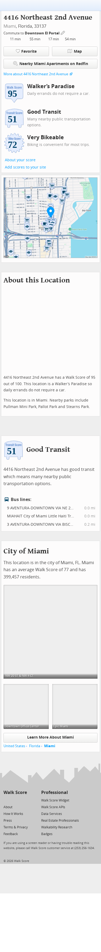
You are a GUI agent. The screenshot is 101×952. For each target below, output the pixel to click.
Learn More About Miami (50, 737)
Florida (34, 746)
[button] (51, 212)
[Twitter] (7, 800)
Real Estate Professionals (60, 820)
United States (14, 746)
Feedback (11, 834)
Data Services (51, 814)
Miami (10, 26)
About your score (20, 160)
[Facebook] (15, 800)
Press (8, 820)
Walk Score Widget (55, 800)
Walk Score (15, 792)
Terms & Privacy (16, 827)
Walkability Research (56, 827)
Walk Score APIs (53, 807)
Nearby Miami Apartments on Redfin (53, 64)
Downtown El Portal (42, 33)
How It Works (13, 814)
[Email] (23, 800)
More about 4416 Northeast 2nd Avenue (36, 74)
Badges (47, 834)
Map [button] (78, 51)
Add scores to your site (25, 167)
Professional (54, 792)
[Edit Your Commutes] (63, 32)
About (8, 807)
